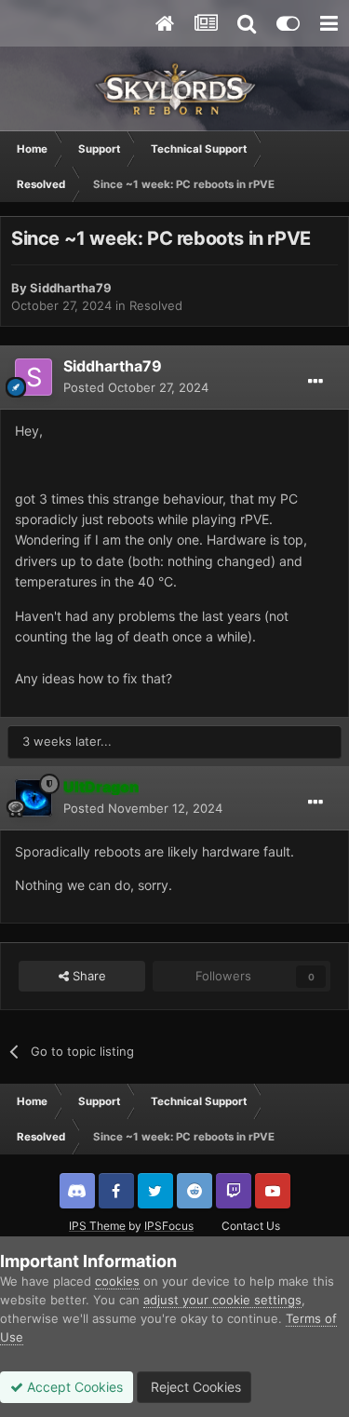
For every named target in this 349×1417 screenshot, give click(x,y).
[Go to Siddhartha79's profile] (33, 377)
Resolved (155, 305)
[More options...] (315, 382)
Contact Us (250, 1226)
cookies (117, 1281)
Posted (135, 387)
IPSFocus (169, 1226)
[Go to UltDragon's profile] (33, 797)
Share (87, 975)
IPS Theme (97, 1226)
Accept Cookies (73, 1387)
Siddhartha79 (71, 287)
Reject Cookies (194, 1387)
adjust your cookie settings (222, 1299)
